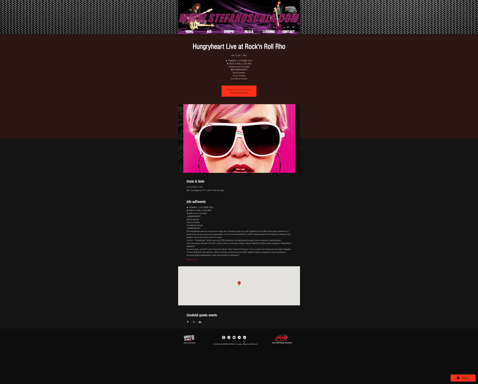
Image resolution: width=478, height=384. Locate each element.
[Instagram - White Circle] (228, 337)
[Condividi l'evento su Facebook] (188, 322)
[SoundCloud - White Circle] (239, 337)
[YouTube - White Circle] (234, 337)
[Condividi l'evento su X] (194, 322)
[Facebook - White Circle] (223, 337)
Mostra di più (192, 259)
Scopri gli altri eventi (239, 92)
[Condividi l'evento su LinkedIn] (200, 322)
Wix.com (254, 344)
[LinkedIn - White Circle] (244, 337)
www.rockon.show (189, 343)
